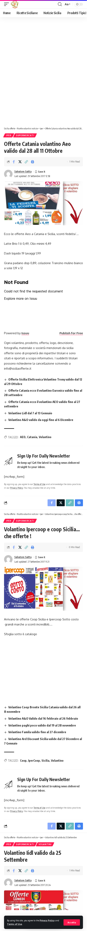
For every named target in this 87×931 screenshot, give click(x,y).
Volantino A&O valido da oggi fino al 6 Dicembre (40, 420)
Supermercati (25, 135)
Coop (23, 760)
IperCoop (34, 760)
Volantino (45, 437)
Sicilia (45, 760)
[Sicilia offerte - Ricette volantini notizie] (15, 4)
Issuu (25, 333)
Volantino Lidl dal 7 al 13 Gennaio (30, 413)
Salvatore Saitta (23, 171)
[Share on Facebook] (14, 161)
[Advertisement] (43, 73)
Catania (32, 437)
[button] (72, 922)
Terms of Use (14, 924)
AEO (22, 437)
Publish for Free (71, 333)
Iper (8, 135)
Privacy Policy (47, 920)
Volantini (45, 844)
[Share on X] (20, 161)
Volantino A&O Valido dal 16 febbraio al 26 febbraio (43, 718)
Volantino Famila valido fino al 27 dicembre (37, 732)
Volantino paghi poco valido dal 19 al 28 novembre (42, 725)
